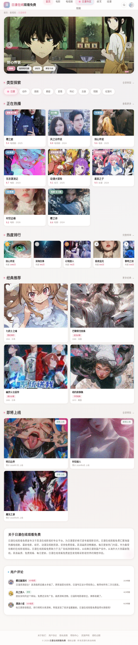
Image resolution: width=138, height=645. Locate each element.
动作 (24, 91)
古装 (84, 91)
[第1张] (123, 71)
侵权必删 (96, 635)
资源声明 (85, 635)
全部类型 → (128, 82)
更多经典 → (128, 277)
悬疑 (48, 91)
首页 (6, 13)
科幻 (72, 91)
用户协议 (53, 635)
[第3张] (129, 71)
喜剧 (36, 91)
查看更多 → (128, 103)
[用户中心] (131, 5)
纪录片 (108, 91)
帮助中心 (74, 635)
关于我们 (42, 635)
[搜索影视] (124, 5)
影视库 (13, 13)
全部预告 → (128, 412)
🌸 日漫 (11, 91)
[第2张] (125, 71)
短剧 (78, 8)
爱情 (60, 91)
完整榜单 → (128, 235)
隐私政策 (63, 635)
